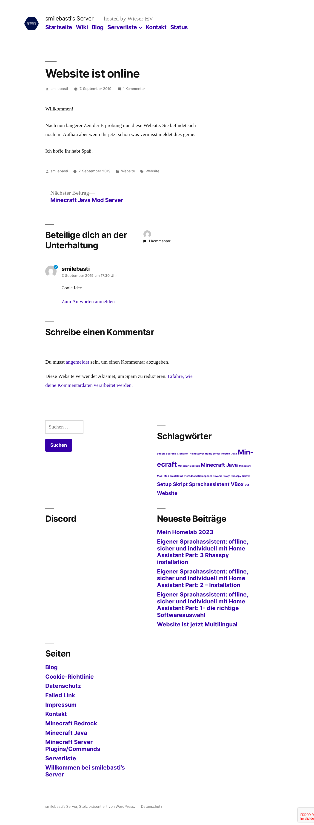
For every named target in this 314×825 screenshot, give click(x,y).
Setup (164, 484)
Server (246, 476)
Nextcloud (176, 476)
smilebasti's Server (69, 18)
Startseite (58, 27)
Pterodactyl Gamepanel (198, 476)
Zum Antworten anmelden (88, 301)
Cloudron (182, 453)
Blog (98, 27)
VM (247, 485)
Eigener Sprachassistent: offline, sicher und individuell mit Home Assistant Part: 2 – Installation (202, 578)
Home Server (212, 453)
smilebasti (59, 89)
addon (161, 453)
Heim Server (197, 453)
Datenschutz (63, 685)
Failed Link (60, 695)
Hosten (225, 453)
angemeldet (77, 362)
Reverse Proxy (221, 476)
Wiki (82, 27)
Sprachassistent (209, 484)
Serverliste (122, 27)
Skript (180, 484)
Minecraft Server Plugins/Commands (72, 745)
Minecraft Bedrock (189, 465)
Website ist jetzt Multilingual (197, 624)
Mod (166, 476)
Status (179, 27)
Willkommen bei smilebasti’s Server (85, 771)
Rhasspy (236, 476)
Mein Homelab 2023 (185, 532)
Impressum (61, 704)
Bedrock (171, 453)
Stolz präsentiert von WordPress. (107, 806)
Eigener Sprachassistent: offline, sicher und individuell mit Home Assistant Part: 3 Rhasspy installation (202, 551)
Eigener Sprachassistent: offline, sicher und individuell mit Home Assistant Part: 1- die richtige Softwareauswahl (202, 604)
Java (234, 453)
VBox (237, 484)
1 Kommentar (134, 89)
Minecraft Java (219, 465)
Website (128, 171)
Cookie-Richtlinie (69, 676)
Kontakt (156, 27)
